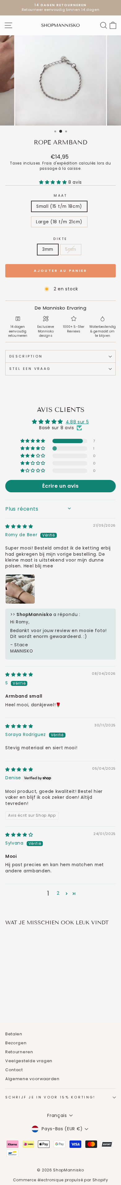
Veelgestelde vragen (28, 1060)
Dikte (60, 239)
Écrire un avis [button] (60, 486)
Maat (60, 195)
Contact (14, 1069)
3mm (47, 249)
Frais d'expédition (59, 163)
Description (26, 356)
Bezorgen (16, 1043)
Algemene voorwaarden (32, 1078)
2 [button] (58, 893)
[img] (19, 526)
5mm (70, 249)
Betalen (13, 1034)
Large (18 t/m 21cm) (59, 222)
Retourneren (19, 1052)
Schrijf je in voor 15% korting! (50, 1097)
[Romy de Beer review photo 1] (20, 589)
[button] (53, 182)
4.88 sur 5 (77, 422)
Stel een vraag (30, 368)
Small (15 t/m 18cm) (59, 206)
